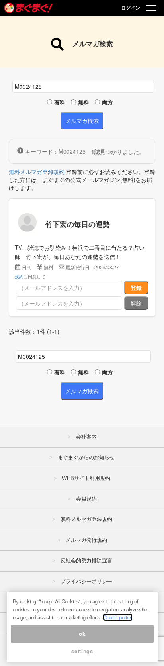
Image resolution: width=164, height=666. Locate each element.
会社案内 (86, 437)
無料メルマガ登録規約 (36, 172)
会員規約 (86, 499)
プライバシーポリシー (86, 581)
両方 (107, 102)
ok (82, 633)
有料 (59, 102)
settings (82, 651)
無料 (83, 102)
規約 (19, 276)
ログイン (130, 7)
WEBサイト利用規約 (86, 478)
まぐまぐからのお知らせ (86, 457)
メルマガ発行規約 (86, 540)
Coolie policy (118, 617)
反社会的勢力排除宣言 (86, 561)
